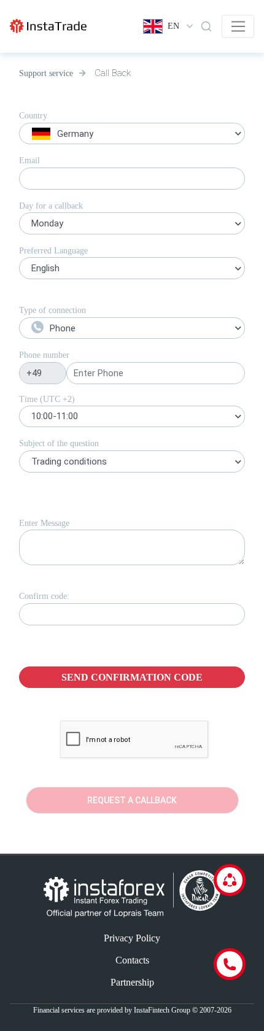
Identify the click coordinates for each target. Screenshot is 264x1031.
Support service (46, 73)
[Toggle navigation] (238, 26)
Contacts (132, 960)
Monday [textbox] (47, 223)
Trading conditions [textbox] (69, 461)
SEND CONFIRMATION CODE (132, 677)
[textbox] (132, 135)
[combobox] (132, 135)
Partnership (132, 982)
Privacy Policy (132, 938)
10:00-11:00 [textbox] (54, 416)
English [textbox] (45, 268)
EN (173, 26)
